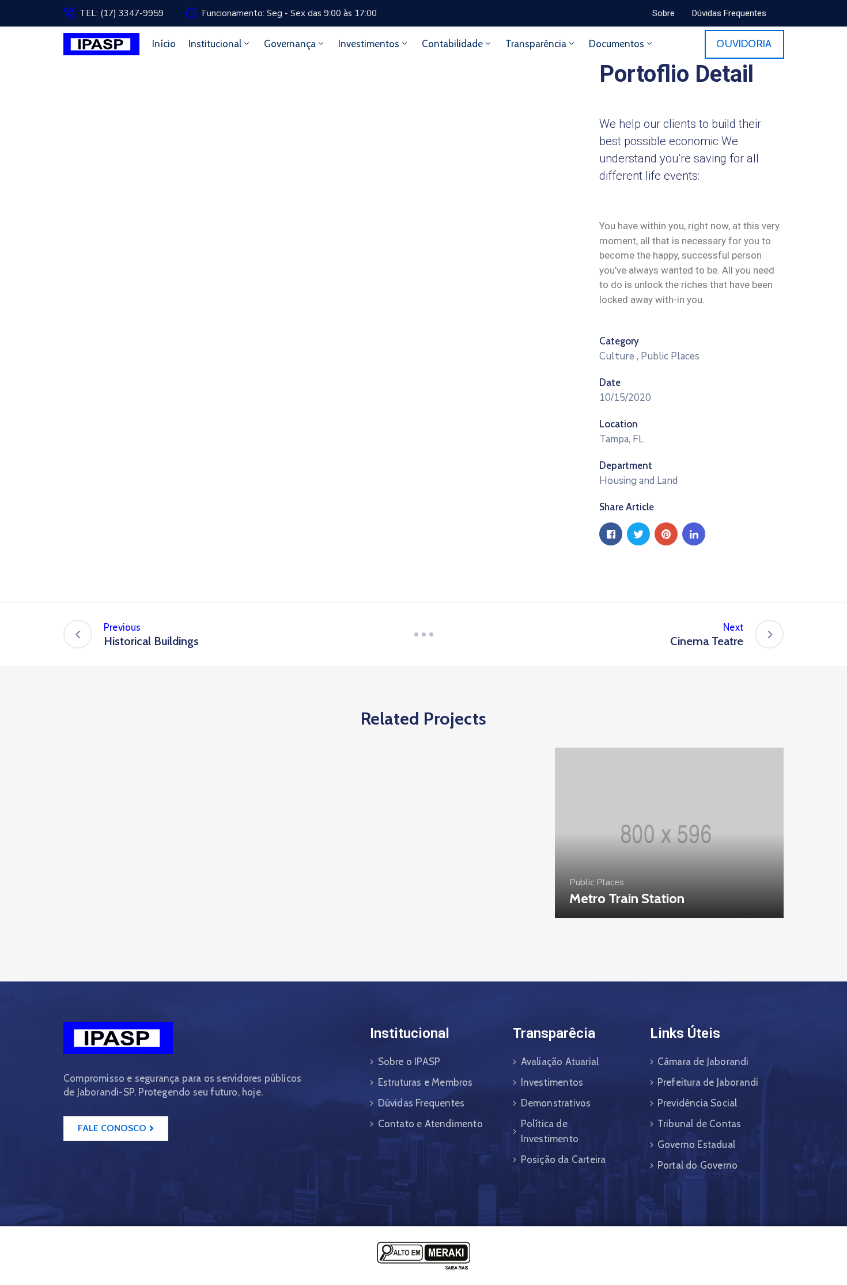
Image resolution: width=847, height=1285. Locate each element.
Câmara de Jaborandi (703, 1061)
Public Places (670, 356)
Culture (616, 356)
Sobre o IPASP (409, 1061)
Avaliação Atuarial (560, 1061)
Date (610, 382)
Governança (290, 44)
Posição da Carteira (563, 1159)
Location (618, 424)
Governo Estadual (696, 1144)
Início (164, 44)
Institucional (214, 44)
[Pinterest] (666, 533)
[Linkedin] (693, 533)
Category (619, 341)
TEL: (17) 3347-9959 (122, 13)
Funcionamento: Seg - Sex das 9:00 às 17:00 (289, 13)
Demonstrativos (556, 1103)
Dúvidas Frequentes (421, 1103)
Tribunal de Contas (699, 1123)
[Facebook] (610, 533)
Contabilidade (452, 44)
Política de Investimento (549, 1131)
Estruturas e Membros (425, 1082)
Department (625, 465)
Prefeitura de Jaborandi (708, 1082)
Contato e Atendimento (430, 1123)
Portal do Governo (697, 1165)
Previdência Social (697, 1103)
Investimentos (368, 44)
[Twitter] (638, 533)
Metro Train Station (627, 898)
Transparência (535, 44)
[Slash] (423, 634)
